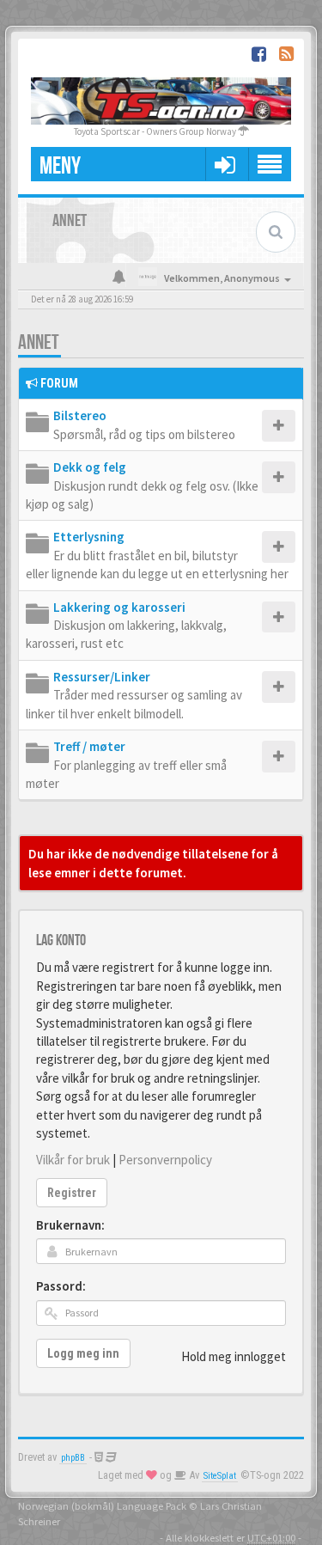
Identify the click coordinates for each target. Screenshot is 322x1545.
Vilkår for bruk (73, 1159)
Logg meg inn (83, 1353)
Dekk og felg (89, 467)
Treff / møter (89, 746)
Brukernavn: (70, 1225)
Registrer (71, 1193)
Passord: (61, 1286)
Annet (38, 342)
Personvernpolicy (165, 1159)
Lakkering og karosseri (119, 607)
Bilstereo (79, 415)
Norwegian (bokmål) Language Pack (102, 1505)
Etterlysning (89, 536)
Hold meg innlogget (233, 1356)
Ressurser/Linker (101, 677)
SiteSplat (220, 1475)
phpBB (73, 1457)
